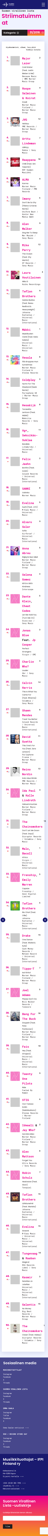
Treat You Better (29, 719)
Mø (31, 73)
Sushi (24, 507)
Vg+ (24, 430)
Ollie (24, 915)
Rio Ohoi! (26, 912)
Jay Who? (28, 1130)
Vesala (27, 357)
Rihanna (31, 698)
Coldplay (28, 380)
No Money (26, 1308)
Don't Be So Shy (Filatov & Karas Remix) (29, 205)
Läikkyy (25, 147)
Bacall (27, 853)
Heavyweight (28, 309)
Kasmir (27, 1277)
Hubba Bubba (28, 300)
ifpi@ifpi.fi (8, 1486)
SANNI (26, 488)
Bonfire (25, 467)
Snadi (24, 102)
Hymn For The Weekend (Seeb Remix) (29, 386)
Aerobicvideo (28, 1134)
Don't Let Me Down (30, 830)
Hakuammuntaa (29, 804)
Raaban (31, 1258)
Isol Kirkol (26, 972)
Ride (24, 1087)
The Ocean (27, 253)
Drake (26, 935)
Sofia (24, 530)
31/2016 (35, 32)
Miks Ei (25, 281)
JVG (24, 119)
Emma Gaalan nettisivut (13, 1428)
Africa (25, 857)
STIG (25, 1100)
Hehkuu (25, 123)
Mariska (31, 1206)
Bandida (25, 444)
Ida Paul (28, 791)
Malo (25, 849)
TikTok (6, 1415)
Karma (25, 183)
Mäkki (26, 330)
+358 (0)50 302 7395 (12, 1483)
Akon (24, 1184)
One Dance (27, 939)
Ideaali (28, 1125)
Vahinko (25, 492)
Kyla (24, 946)
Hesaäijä (29, 405)
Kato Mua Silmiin (29, 778)
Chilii (24, 163)
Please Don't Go (29, 999)
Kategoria (10, 32)
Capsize (25, 888)
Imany (26, 198)
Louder (25, 670)
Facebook (7, 1377)
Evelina (28, 503)
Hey (24, 1050)
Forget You (27, 1160)
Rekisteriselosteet (11, 1489)
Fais (25, 1046)
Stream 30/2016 (3, 920)
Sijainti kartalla (11, 1476)
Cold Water (27, 67)
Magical (25, 1262)
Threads (6, 1383)
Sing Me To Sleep (30, 232)
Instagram (7, 1374)
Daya (30, 833)
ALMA (25, 179)
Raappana (29, 160)
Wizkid (31, 942)
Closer (25, 1334)
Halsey (37, 1334)
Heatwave (26, 1181)
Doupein (26, 1022)
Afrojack (26, 1053)
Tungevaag (29, 1253)
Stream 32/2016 (45, 920)
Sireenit (25, 1230)
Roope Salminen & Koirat (29, 93)
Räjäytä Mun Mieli (30, 557)
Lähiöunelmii (27, 1203)
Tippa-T (28, 968)
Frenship (29, 875)
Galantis (29, 1304)
